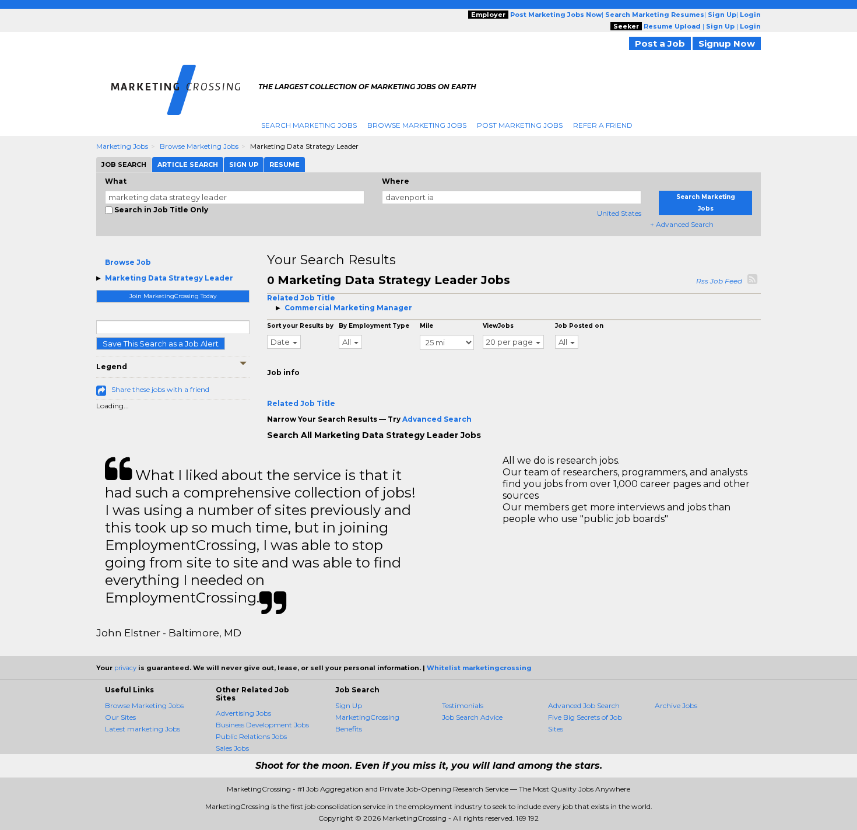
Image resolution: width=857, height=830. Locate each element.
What (116, 181)
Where (395, 181)
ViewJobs (498, 326)
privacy (125, 668)
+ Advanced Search (682, 224)
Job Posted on (579, 326)
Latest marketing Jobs (142, 728)
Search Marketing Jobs (309, 125)
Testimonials (462, 705)
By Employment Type (374, 326)
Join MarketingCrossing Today (172, 296)
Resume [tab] (284, 164)
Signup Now (726, 43)
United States (619, 213)
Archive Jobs (676, 705)
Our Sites (120, 717)
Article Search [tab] (187, 164)
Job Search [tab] (123, 164)
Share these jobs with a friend (160, 389)
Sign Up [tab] (243, 164)
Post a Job (660, 43)
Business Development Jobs (262, 724)
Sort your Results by (300, 326)
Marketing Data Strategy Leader (169, 278)
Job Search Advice (472, 717)
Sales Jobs (232, 748)
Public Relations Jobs (251, 736)
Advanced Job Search (584, 705)
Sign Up (348, 705)
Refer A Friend (603, 125)
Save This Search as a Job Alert (161, 343)
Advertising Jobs (243, 713)
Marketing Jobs (122, 146)
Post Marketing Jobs (520, 125)
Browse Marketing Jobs (416, 125)
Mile (426, 326)
